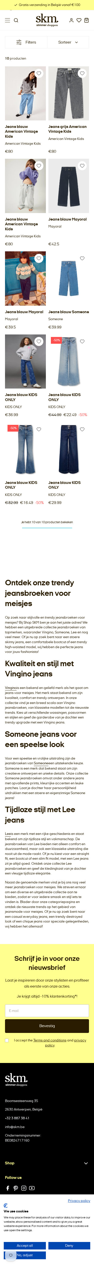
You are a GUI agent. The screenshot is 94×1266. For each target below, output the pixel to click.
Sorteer (64, 42)
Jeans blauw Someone (68, 312)
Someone (55, 319)
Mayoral (54, 226)
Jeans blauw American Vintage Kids (21, 131)
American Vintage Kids (23, 143)
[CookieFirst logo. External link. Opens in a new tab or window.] (6, 1205)
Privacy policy (79, 1201)
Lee (8, 834)
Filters (31, 42)
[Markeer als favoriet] (39, 73)
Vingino (11, 688)
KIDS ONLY (13, 407)
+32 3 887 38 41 (17, 1118)
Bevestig (47, 1026)
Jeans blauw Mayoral (67, 219)
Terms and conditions (49, 1040)
